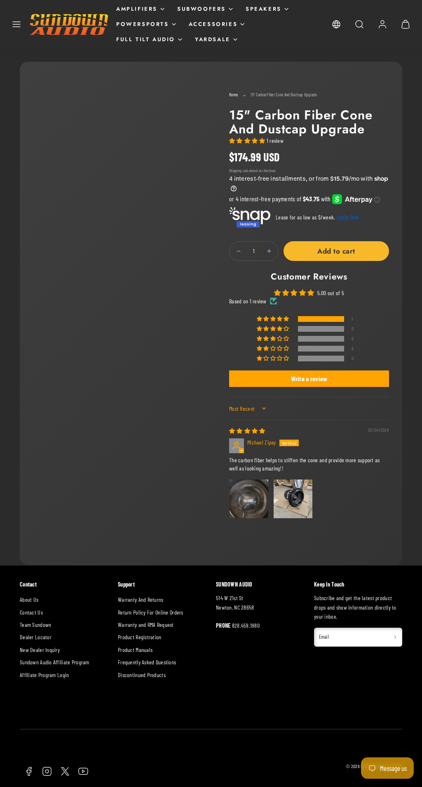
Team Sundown (35, 624)
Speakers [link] (263, 9)
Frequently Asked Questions (147, 662)
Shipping (235, 170)
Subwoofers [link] (201, 9)
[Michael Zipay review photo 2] (293, 499)
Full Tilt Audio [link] (145, 39)
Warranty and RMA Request (146, 624)
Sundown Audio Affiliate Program (54, 662)
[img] (247, 430)
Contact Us (31, 612)
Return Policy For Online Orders (150, 612)
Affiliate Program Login (44, 674)
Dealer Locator (36, 636)
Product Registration (140, 636)
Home (233, 94)
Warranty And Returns (141, 599)
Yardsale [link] (212, 39)
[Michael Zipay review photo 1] (249, 499)
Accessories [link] (213, 24)
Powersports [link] (142, 24)
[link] (336, 24)
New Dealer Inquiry (40, 649)
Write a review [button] (309, 378)
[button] (16, 24)
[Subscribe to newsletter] (395, 637)
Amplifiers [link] (136, 9)
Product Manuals (135, 649)
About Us (29, 599)
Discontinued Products (142, 674)
